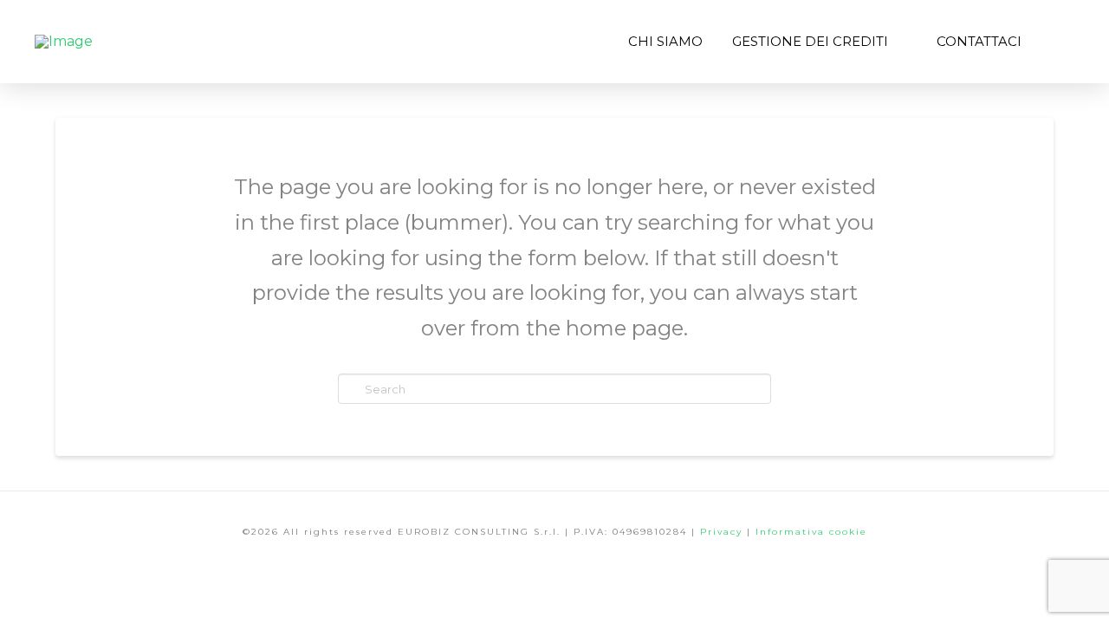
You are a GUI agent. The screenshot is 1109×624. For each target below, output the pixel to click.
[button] (1055, 42)
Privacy (723, 531)
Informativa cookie (811, 531)
